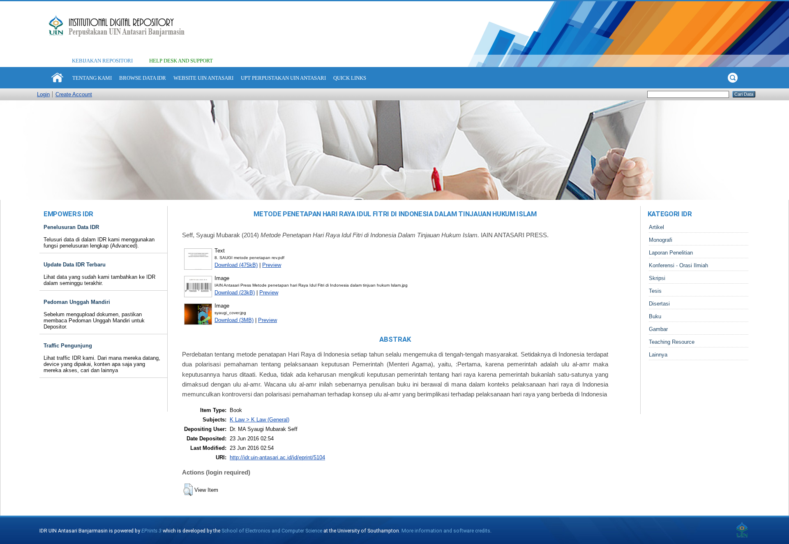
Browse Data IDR (142, 78)
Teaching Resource (671, 342)
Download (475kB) (236, 265)
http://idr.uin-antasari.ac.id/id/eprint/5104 (277, 457)
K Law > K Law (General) (259, 420)
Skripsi (657, 278)
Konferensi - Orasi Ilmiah (678, 265)
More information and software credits (445, 531)
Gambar (658, 329)
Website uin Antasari (203, 78)
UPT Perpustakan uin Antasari (283, 78)
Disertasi (659, 304)
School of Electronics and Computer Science (271, 531)
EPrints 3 (151, 531)
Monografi (660, 240)
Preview (271, 265)
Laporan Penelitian (671, 253)
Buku (655, 316)
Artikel (656, 227)
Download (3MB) (234, 320)
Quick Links (349, 78)
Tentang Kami (92, 78)
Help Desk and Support (181, 61)
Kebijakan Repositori (102, 61)
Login (43, 94)
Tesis (655, 291)
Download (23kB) (235, 292)
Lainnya (658, 355)
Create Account (73, 94)
